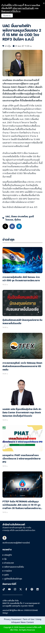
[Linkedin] (37, 589)
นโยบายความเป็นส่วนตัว (23, 8)
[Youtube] (9, 589)
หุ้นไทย (17, 219)
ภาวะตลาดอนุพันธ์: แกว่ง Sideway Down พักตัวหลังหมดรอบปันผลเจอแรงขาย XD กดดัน (22, 366)
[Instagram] (15, 589)
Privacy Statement (12, 619)
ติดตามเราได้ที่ (9, 584)
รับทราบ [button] (7, 15)
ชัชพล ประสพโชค (19, 216)
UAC (8, 216)
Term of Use (28, 619)
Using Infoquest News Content (26, 621)
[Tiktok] (3, 589)
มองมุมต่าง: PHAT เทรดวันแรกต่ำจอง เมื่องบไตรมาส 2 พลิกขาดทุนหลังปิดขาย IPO (21, 458)
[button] (5, 226)
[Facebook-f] (26, 589)
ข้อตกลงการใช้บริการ (10, 11)
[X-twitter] (20, 589)
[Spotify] (32, 589)
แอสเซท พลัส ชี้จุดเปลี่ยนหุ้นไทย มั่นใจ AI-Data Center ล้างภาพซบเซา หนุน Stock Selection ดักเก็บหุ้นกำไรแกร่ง (22, 412)
